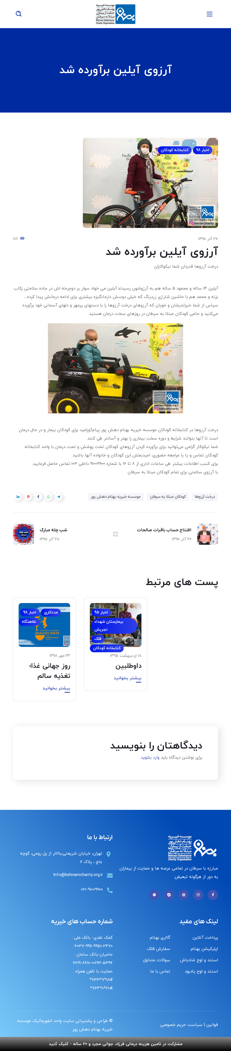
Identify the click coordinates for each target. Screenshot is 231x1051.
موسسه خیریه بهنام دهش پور (116, 496)
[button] (18, 14)
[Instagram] (198, 895)
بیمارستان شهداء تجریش (108, 625)
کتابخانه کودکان (174, 150)
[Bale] (169, 895)
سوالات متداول (156, 960)
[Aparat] (183, 895)
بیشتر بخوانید (127, 678)
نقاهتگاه (29, 621)
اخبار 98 (202, 150)
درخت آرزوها (205, 496)
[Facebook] (213, 895)
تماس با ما (160, 971)
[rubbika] (154, 895)
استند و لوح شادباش (199, 960)
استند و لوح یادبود (201, 971)
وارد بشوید (150, 758)
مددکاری (51, 612)
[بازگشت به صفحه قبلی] (115, 534)
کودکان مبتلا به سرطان (168, 496)
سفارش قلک (158, 949)
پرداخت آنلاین (205, 938)
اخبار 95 (101, 612)
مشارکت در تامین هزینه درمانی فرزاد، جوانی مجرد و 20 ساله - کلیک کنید (115, 1044)
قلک (97, 639)
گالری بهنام (160, 938)
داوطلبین (128, 666)
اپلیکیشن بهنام (204, 949)
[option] (115, 648)
